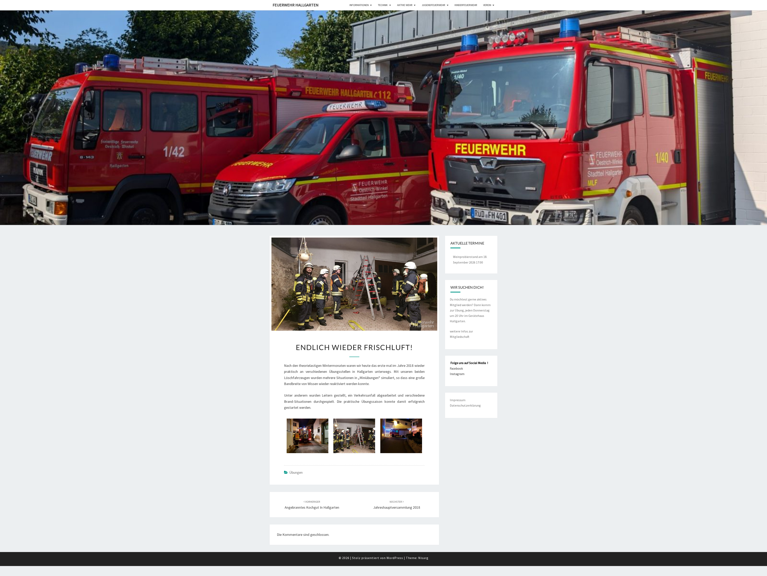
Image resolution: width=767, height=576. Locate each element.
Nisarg (423, 558)
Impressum (457, 400)
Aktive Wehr (404, 5)
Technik (383, 5)
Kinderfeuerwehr (466, 5)
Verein (487, 5)
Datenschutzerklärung (465, 405)
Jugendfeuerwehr (433, 5)
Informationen (359, 5)
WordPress (394, 558)
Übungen (296, 472)
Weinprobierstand (465, 257)
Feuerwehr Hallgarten (296, 4)
